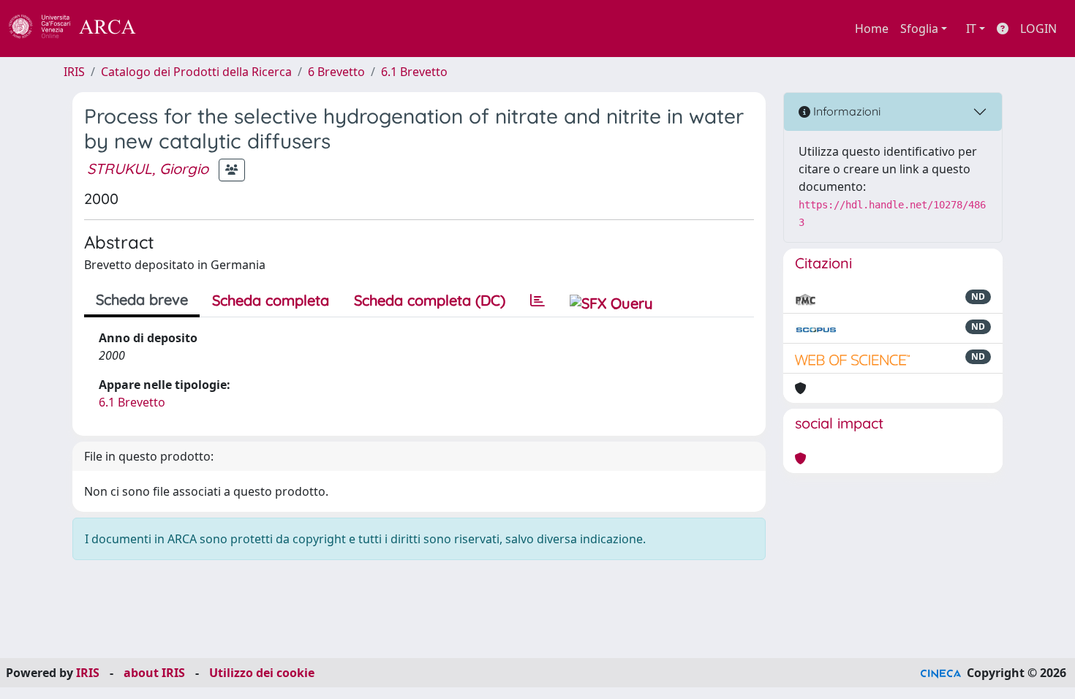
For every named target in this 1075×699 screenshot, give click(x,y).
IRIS (74, 72)
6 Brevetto (336, 72)
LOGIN (1038, 28)
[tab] (537, 300)
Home (872, 28)
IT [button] (971, 28)
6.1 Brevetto (414, 72)
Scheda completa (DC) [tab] (429, 300)
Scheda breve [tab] (142, 299)
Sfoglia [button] (919, 28)
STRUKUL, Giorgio (147, 168)
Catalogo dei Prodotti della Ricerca (196, 72)
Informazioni (845, 111)
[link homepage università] (175, 28)
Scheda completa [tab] (270, 300)
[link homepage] (80, 28)
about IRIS (154, 673)
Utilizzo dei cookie (261, 673)
